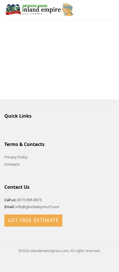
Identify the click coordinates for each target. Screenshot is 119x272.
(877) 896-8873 (29, 199)
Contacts (12, 164)
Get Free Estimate (33, 220)
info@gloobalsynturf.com (37, 206)
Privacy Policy (16, 157)
